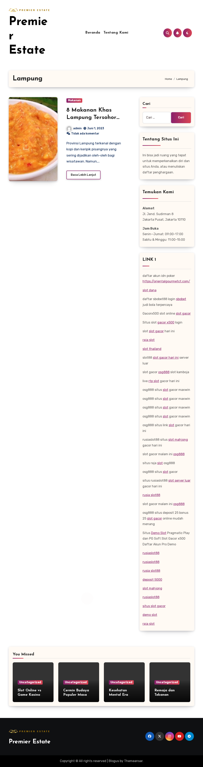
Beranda (92, 33)
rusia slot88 (151, 495)
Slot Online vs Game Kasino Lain (29, 695)
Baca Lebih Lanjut (83, 175)
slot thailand (152, 349)
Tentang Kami (115, 33)
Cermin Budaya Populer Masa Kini (76, 695)
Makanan (74, 100)
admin (77, 128)
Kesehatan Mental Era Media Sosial (120, 695)
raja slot (149, 340)
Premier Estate (30, 742)
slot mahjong (178, 439)
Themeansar (133, 761)
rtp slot (153, 381)
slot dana (149, 290)
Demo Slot (158, 533)
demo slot (150, 615)
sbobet (181, 299)
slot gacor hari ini (166, 357)
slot (165, 390)
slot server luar (179, 480)
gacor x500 (165, 322)
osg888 (163, 372)
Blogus (114, 761)
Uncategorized (30, 682)
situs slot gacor (154, 606)
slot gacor (183, 313)
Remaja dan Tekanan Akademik (164, 695)
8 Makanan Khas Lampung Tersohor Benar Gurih (91, 117)
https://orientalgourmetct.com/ (166, 281)
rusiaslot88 (151, 553)
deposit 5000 (152, 580)
